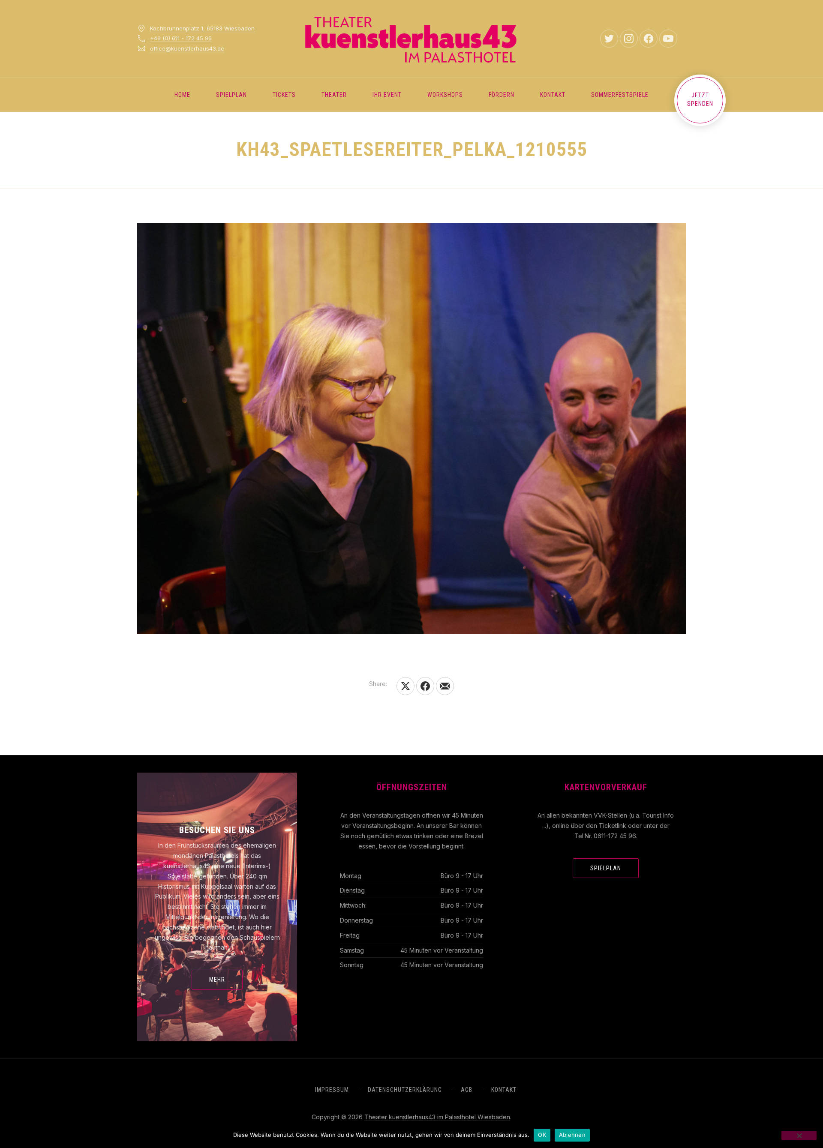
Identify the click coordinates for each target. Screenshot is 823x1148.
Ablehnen (572, 1134)
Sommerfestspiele (620, 94)
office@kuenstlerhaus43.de (187, 48)
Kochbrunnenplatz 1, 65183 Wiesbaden (202, 28)
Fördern (501, 94)
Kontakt (552, 94)
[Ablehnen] (799, 1135)
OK (542, 1134)
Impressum (332, 1089)
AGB (466, 1089)
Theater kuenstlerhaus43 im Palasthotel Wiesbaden (437, 1117)
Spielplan (231, 94)
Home (182, 94)
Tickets (284, 94)
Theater (334, 94)
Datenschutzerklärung (405, 1089)
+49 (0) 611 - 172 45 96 (181, 38)
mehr (217, 979)
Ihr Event (387, 94)
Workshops (445, 94)
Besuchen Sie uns (217, 830)
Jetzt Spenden (700, 99)
